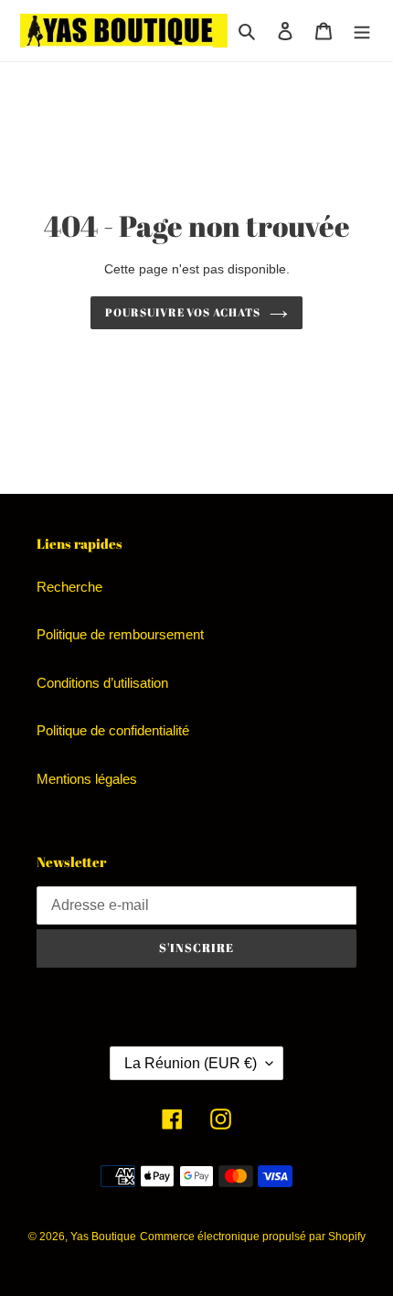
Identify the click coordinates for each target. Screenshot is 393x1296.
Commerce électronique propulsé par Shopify (253, 1236)
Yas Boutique (103, 1236)
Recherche (69, 586)
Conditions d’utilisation (102, 683)
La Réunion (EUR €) (190, 1063)
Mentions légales (87, 779)
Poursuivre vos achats (182, 312)
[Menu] (362, 30)
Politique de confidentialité (113, 730)
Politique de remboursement (120, 634)
